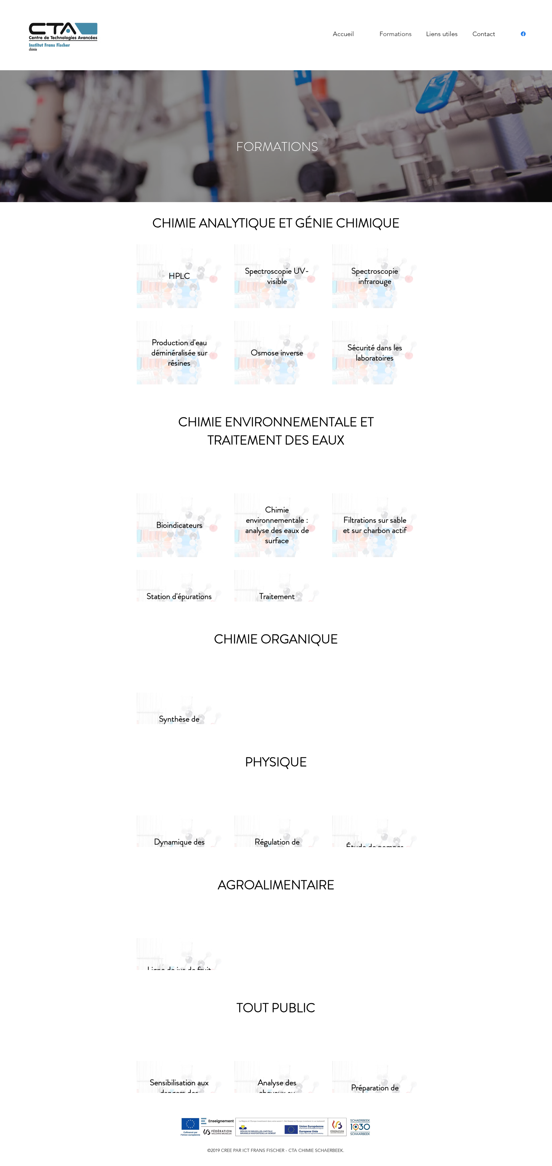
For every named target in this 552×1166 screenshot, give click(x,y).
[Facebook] (523, 34)
